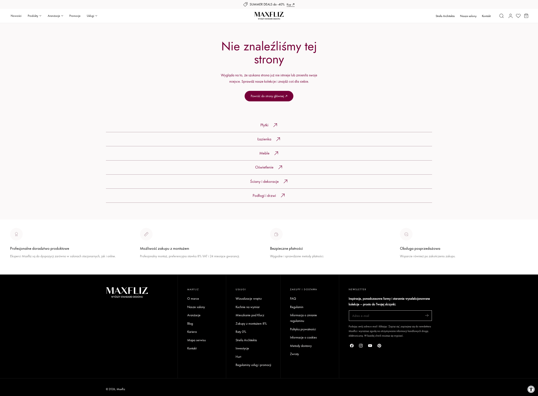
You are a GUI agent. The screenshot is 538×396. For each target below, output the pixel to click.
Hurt (238, 356)
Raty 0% (241, 331)
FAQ (293, 298)
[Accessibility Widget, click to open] (531, 389)
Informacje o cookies (303, 337)
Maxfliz (121, 389)
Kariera (192, 331)
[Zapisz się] (427, 315)
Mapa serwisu (196, 340)
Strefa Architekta (445, 16)
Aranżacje (193, 315)
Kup (289, 4)
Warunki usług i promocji (155, 266)
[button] (502, 16)
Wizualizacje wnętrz (249, 298)
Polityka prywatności (303, 329)
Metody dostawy (301, 346)
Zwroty (294, 354)
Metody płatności (411, 271)
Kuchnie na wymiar (248, 307)
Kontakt (486, 16)
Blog (190, 323)
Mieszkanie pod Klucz (250, 315)
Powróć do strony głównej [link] (267, 96)
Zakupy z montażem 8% (251, 323)
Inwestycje (242, 348)
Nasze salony (468, 16)
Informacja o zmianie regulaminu (303, 318)
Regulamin (296, 307)
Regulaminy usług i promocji (253, 365)
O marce (16, 271)
